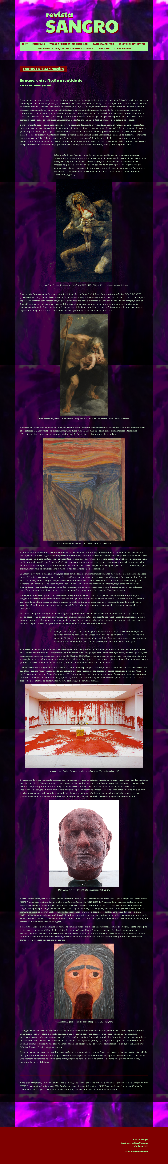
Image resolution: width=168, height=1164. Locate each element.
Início (25, 43)
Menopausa (38, 43)
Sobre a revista (123, 48)
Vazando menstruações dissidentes (69, 43)
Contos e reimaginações (132, 43)
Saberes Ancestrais (103, 43)
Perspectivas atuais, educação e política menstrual (66, 48)
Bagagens (104, 48)
